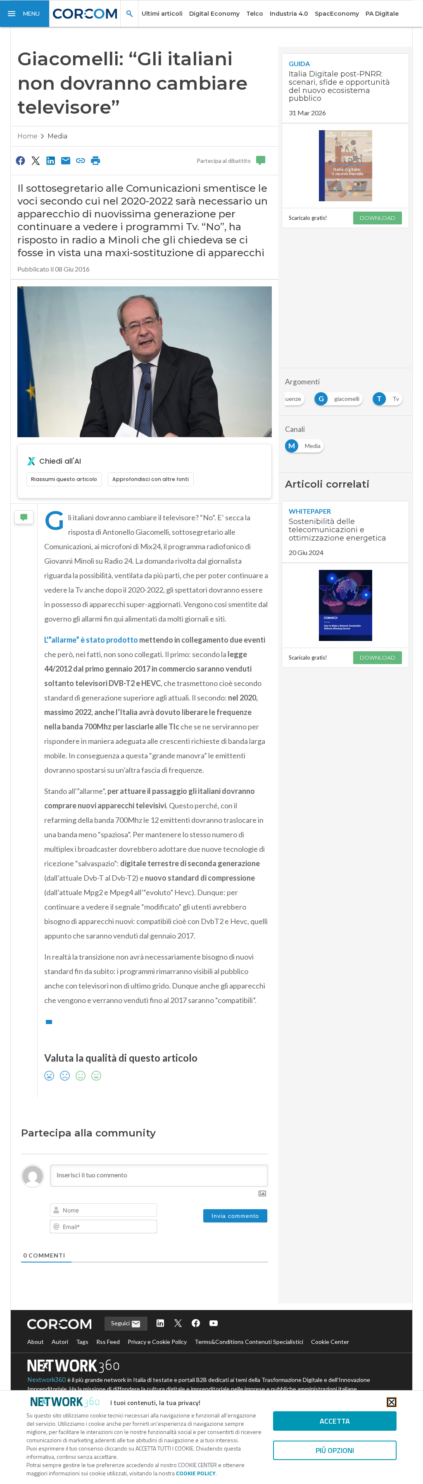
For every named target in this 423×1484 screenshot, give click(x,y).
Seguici (121, 1323)
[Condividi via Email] (65, 160)
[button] (25, 13)
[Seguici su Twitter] (178, 1323)
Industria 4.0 (289, 13)
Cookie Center (330, 1341)
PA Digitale (382, 13)
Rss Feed (108, 1341)
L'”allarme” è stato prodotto (91, 639)
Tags (82, 1341)
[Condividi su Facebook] (20, 160)
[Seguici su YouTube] (214, 1323)
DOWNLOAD (377, 217)
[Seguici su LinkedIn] (160, 1323)
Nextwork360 (46, 1380)
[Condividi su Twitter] (35, 160)
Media (57, 136)
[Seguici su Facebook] (196, 1323)
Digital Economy (214, 13)
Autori (60, 1341)
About (35, 1341)
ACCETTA (335, 1421)
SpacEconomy (337, 13)
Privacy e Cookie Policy (157, 1341)
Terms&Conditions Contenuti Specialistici (249, 1341)
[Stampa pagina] (95, 160)
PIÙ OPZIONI (335, 1450)
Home (27, 136)
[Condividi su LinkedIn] (50, 160)
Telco (254, 13)
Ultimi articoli (162, 13)
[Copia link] (80, 160)
